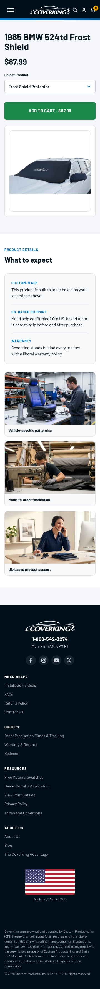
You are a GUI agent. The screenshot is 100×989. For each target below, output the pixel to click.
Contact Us (13, 712)
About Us (12, 836)
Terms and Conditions (23, 812)
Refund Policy (16, 703)
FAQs (8, 694)
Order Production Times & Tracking (34, 735)
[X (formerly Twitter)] (69, 660)
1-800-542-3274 (50, 639)
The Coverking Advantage (26, 854)
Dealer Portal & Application (27, 786)
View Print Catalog (19, 794)
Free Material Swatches (23, 777)
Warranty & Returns (20, 744)
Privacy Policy (16, 803)
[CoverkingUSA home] (50, 10)
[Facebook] (31, 660)
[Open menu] (10, 10)
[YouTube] (56, 660)
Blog (8, 845)
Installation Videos (20, 685)
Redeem (11, 753)
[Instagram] (44, 660)
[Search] (75, 10)
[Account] (84, 10)
